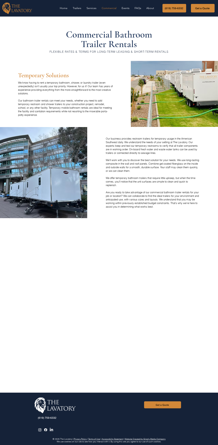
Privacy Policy (80, 439)
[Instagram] (40, 430)
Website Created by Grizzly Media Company (145, 439)
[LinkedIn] (51, 430)
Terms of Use (94, 439)
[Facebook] (46, 430)
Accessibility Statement (112, 439)
